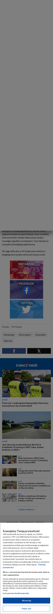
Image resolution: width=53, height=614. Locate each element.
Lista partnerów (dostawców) (16, 593)
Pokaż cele (26, 608)
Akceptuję (26, 600)
